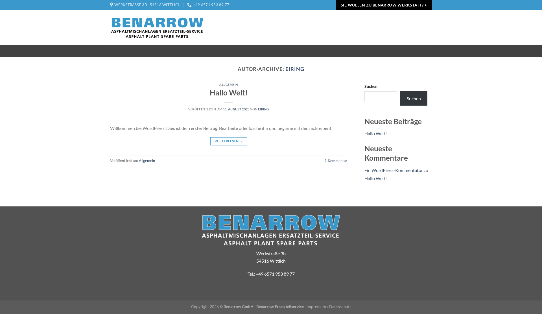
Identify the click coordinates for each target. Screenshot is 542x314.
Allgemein (228, 84)
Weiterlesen (229, 141)
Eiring (294, 69)
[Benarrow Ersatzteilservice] (157, 27)
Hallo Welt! (229, 92)
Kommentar (336, 160)
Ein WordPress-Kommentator (393, 170)
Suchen (370, 86)
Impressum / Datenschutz (329, 306)
